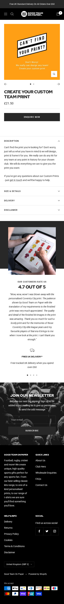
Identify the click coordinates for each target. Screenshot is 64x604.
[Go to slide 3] (33, 375)
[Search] (12, 14)
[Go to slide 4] (36, 375)
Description (11, 141)
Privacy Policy (11, 534)
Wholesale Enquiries (45, 472)
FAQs (38, 479)
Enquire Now (32, 117)
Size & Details (12, 191)
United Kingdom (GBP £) (17, 564)
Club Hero (40, 466)
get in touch (16, 180)
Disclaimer (11, 210)
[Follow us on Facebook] (39, 531)
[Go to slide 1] (30, 84)
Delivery (9, 200)
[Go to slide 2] (33, 84)
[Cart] (58, 14)
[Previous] (5, 84)
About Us (40, 460)
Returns (8, 527)
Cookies (8, 540)
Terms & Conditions (14, 546)
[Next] (58, 84)
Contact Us (41, 485)
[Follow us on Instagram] (55, 531)
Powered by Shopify (38, 574)
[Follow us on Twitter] (47, 531)
